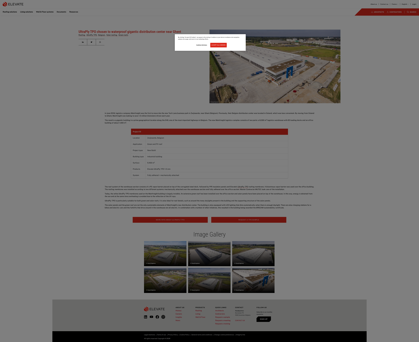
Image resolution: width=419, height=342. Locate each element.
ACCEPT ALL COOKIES (218, 45)
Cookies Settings (201, 45)
